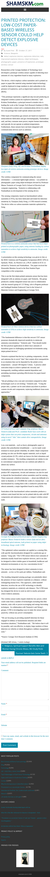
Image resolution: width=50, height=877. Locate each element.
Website (4, 725)
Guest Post (10, 50)
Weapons (14, 53)
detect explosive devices (13, 56)
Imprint (3, 840)
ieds (42, 56)
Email (4, 715)
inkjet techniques (31, 59)
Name (4, 704)
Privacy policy (5, 837)
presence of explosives (26, 62)
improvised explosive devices (12, 59)
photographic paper (9, 62)
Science (7, 53)
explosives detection (32, 56)
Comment (4, 670)
